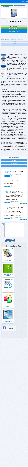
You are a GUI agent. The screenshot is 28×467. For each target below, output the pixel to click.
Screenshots (14, 41)
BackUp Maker (8, 260)
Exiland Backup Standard (8, 291)
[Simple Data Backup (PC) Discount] (8, 313)
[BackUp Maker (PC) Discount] (8, 252)
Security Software (21, 5)
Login (7, 241)
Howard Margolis (7, 171)
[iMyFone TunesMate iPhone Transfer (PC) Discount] (8, 267)
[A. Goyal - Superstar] (3, 181)
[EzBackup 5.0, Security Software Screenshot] (3, 73)
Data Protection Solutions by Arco (7, 5)
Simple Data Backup (8, 321)
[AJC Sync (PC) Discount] (8, 298)
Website (14, 43)
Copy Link (21, 174)
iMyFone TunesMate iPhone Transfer (8, 274)
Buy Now (14, 28)
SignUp (13, 241)
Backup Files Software (5, 6)
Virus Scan (14, 45)
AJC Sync (8, 306)
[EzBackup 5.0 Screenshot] (3, 56)
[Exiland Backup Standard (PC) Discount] (8, 283)
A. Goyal (6, 180)
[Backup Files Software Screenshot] (3, 61)
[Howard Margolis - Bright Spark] (3, 172)
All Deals (15, 5)
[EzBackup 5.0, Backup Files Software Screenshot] (3, 67)
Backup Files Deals (14, 246)
